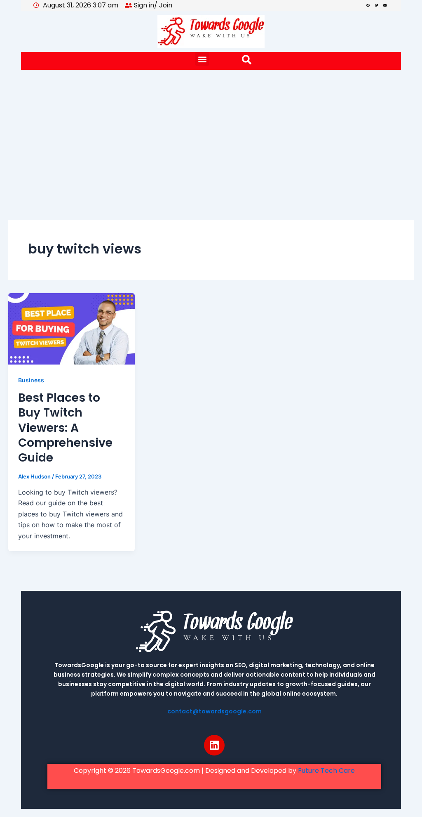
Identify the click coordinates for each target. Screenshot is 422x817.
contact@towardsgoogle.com (214, 711)
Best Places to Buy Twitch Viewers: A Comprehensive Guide (65, 428)
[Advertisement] (211, 131)
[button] (202, 59)
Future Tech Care (326, 770)
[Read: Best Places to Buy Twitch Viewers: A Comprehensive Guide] (71, 328)
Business (31, 380)
